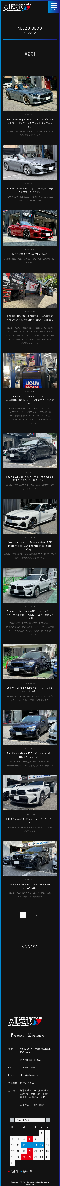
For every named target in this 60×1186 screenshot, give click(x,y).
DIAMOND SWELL (33, 554)
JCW (50, 331)
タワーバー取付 (15, 765)
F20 (51, 328)
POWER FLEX (13, 627)
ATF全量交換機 (18, 415)
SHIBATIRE (31, 259)
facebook (19, 1035)
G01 (47, 554)
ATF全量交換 (45, 412)
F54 (17, 331)
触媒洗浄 (38, 896)
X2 (44, 339)
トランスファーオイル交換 (39, 630)
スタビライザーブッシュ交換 (41, 627)
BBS (23, 131)
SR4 (22, 200)
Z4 (51, 131)
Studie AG (31, 200)
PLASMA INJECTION (44, 335)
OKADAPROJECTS (23, 335)
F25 (44, 893)
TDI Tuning (15, 339)
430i (38, 328)
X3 (49, 893)
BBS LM (31, 131)
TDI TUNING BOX (32, 339)
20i (17, 131)
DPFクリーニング (31, 893)
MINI (18, 328)
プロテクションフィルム (34, 558)
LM (46, 131)
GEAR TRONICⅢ (42, 415)
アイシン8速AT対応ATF (40, 419)
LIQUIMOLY (16, 419)
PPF (18, 558)
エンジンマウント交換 (43, 696)
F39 (10, 331)
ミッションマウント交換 (23, 700)
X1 (29, 696)
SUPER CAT (44, 259)
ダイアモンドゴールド (30, 135)
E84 (23, 696)
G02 (30, 331)
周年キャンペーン (30, 343)
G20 (54, 554)
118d (25, 328)
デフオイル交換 (17, 630)
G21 (37, 331)
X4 (49, 339)
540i (44, 328)
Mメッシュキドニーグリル (40, 827)
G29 (40, 131)
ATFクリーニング (43, 408)
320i (20, 554)
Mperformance (46, 197)
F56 (23, 331)
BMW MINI (15, 408)
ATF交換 (32, 412)
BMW (10, 131)
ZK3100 (30, 262)
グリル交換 (31, 831)
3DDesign (25, 197)
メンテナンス (30, 423)
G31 (43, 331)
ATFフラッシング (18, 412)
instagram (37, 1035)
